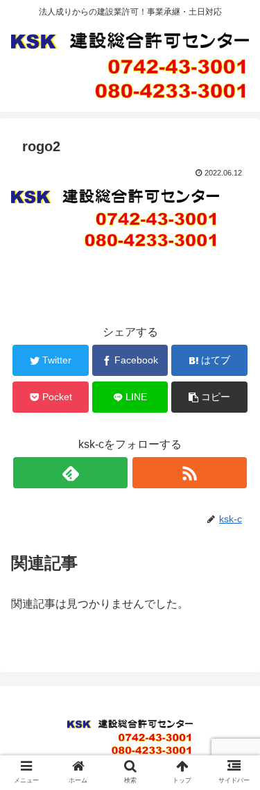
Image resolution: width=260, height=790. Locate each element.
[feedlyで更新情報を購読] (70, 472)
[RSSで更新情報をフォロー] (189, 472)
